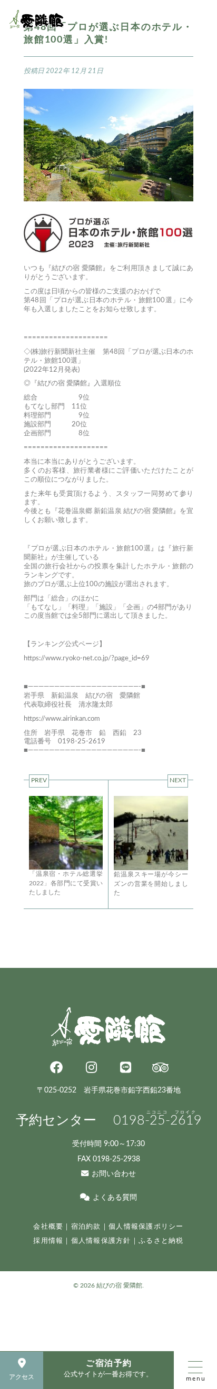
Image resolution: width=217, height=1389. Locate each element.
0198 (157, 1120)
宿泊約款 (86, 1226)
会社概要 (48, 1226)
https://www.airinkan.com (62, 719)
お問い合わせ (113, 1174)
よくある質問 (114, 1197)
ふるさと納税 (161, 1241)
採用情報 (48, 1241)
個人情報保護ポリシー (146, 1226)
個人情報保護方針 (101, 1241)
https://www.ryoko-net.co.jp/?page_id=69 (87, 658)
